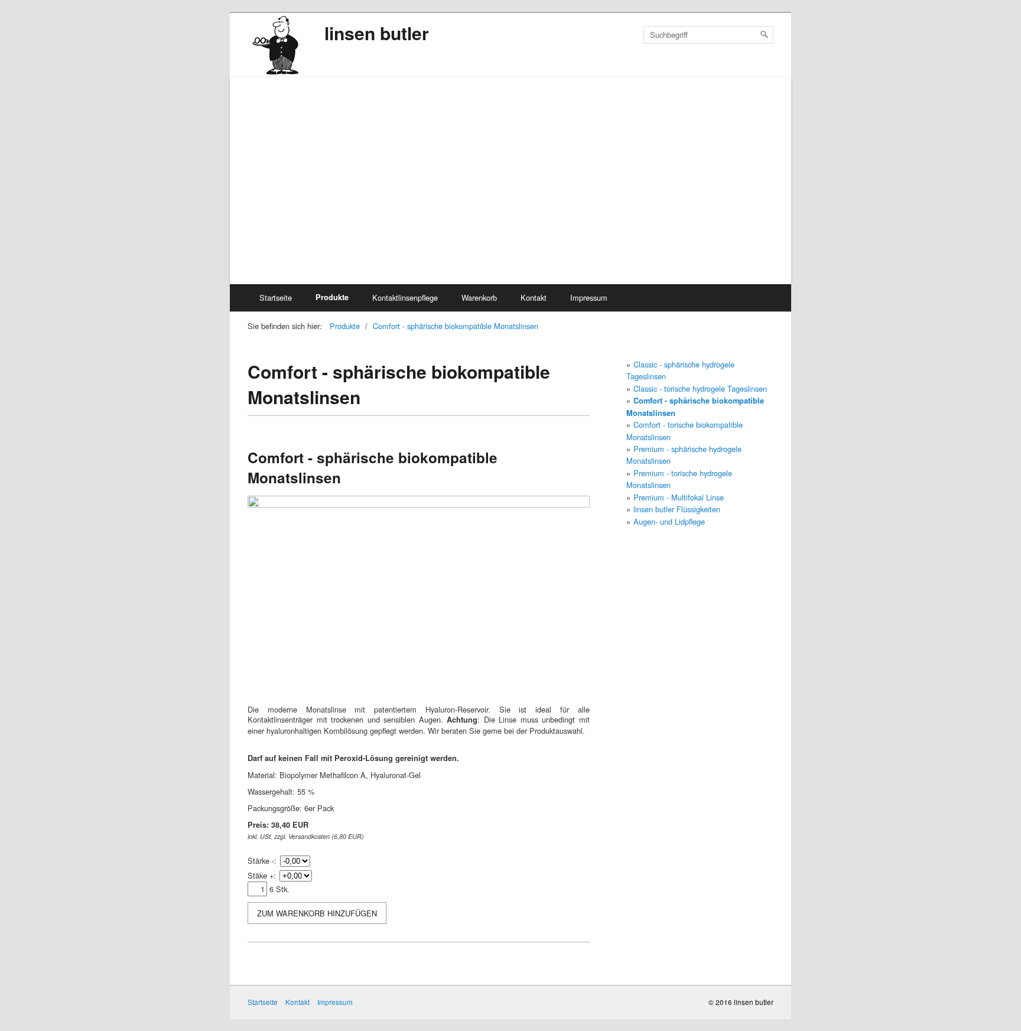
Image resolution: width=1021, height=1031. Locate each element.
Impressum (588, 297)
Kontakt (534, 297)
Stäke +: (262, 875)
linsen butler (376, 32)
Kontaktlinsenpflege (405, 297)
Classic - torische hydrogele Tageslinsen (700, 388)
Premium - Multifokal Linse (678, 497)
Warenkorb (479, 297)
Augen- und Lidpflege (669, 521)
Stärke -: (262, 860)
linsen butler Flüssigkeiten (676, 509)
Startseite (275, 297)
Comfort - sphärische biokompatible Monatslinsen (455, 325)
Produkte (332, 297)
